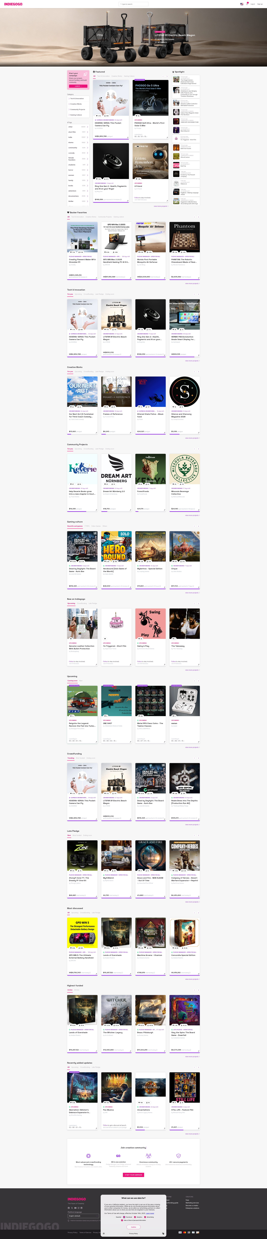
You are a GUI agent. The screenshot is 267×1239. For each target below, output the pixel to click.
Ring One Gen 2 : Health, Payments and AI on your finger (148, 339)
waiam (174, 723)
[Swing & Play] (150, 623)
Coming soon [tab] (72, 681)
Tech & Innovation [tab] (103, 76)
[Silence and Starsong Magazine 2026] (184, 392)
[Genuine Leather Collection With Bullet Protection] (82, 623)
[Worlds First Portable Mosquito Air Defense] (150, 237)
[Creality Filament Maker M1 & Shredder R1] (82, 237)
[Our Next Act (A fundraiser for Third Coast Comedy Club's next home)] (82, 392)
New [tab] (80, 681)
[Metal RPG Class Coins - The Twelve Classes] (150, 701)
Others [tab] (105, 526)
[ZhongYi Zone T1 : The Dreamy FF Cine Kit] (82, 855)
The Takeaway (178, 646)
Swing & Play (143, 646)
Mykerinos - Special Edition (149, 568)
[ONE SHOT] (116, 701)
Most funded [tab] (80, 758)
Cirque (174, 568)
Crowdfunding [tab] (88, 294)
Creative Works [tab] (116, 76)
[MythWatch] (116, 855)
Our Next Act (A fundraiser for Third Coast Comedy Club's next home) (81, 416)
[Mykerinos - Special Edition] (150, 546)
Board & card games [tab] (75, 526)
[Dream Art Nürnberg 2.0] (116, 469)
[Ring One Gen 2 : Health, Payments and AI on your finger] (111, 161)
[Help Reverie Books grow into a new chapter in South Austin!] (82, 469)
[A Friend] (151, 161)
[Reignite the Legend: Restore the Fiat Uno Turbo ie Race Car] (82, 701)
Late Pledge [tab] (99, 294)
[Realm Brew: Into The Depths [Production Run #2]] (184, 778)
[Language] (241, 4)
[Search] (121, 4)
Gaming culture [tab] (119, 217)
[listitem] (78, 126)
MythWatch (108, 878)
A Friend (138, 186)
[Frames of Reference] (116, 392)
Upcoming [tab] (78, 294)
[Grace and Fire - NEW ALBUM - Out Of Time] (150, 855)
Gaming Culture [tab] (129, 76)
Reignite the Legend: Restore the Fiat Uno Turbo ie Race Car (81, 726)
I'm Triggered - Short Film (114, 646)
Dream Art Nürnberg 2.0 (114, 491)
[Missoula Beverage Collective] (184, 469)
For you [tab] (70, 294)
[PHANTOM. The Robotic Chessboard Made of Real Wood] (184, 237)
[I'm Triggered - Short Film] (116, 623)
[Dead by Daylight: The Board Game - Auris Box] (82, 546)
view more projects (161, 206)
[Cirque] (184, 546)
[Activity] (246, 4)
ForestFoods (143, 491)
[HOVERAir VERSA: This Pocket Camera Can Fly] (111, 98)
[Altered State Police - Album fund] (150, 392)
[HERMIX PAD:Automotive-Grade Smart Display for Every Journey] (184, 314)
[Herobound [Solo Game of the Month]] (116, 546)
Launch (77, 86)
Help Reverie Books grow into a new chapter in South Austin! (82, 494)
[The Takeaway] (184, 623)
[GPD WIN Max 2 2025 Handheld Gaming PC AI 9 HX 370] (116, 237)
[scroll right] (166, 76)
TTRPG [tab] (86, 526)
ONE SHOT (107, 723)
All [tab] (94, 76)
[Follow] (71, 638)
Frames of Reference (113, 414)
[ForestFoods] (150, 469)
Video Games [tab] (96, 526)
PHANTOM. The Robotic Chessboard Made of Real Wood (183, 262)
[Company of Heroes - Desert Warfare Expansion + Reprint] (184, 855)
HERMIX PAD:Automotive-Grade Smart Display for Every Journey (182, 339)
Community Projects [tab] (105, 217)
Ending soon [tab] (110, 294)
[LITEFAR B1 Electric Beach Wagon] (116, 314)
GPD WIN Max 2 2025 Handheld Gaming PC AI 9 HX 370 (116, 262)
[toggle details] (128, 138)
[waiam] (184, 701)
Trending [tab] (70, 758)
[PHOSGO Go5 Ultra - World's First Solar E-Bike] (151, 98)
